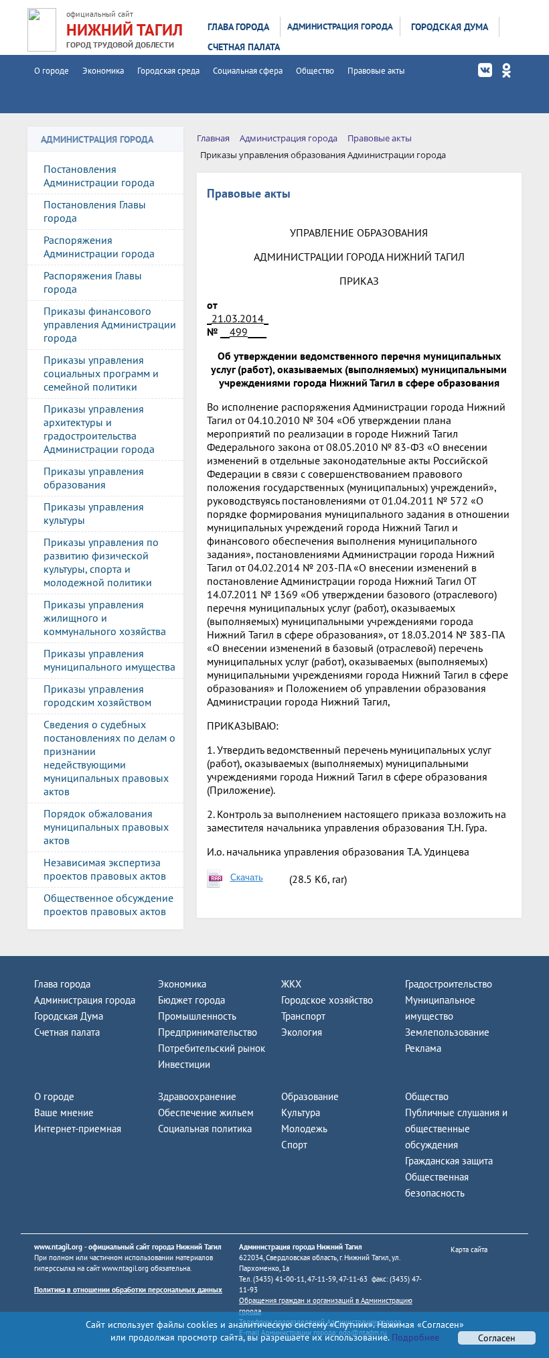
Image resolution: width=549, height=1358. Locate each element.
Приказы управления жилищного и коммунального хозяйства (105, 618)
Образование (310, 1096)
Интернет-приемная (77, 1128)
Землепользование (447, 1032)
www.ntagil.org (58, 1246)
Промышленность (197, 1016)
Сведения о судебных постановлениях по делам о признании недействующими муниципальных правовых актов (109, 758)
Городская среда (168, 70)
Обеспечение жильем (206, 1112)
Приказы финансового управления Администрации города (110, 324)
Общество (315, 70)
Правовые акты (376, 70)
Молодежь (304, 1128)
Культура (300, 1112)
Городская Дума (449, 27)
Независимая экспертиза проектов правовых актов (105, 869)
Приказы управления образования (94, 477)
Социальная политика (205, 1128)
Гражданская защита (449, 1160)
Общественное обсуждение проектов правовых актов (108, 904)
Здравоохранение (197, 1096)
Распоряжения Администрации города (99, 246)
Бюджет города (191, 1000)
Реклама (423, 1048)
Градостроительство (448, 983)
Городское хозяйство (327, 1000)
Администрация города (340, 26)
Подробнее (414, 1337)
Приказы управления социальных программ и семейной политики (101, 373)
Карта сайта (469, 1249)
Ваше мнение (64, 1112)
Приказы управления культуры (94, 513)
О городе (51, 70)
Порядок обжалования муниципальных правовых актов (106, 827)
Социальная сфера (248, 70)
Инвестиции (184, 1064)
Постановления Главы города (95, 211)
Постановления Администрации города (99, 175)
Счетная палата (244, 47)
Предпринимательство (207, 1032)
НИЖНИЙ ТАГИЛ (124, 29)
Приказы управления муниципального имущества (109, 660)
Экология (301, 1032)
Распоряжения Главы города (93, 282)
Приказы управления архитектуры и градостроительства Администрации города (99, 429)
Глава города (238, 27)
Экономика (103, 70)
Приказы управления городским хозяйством (97, 695)
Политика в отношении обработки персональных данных (128, 1289)
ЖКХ (291, 983)
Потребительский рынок (211, 1048)
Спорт (294, 1144)
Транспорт (303, 1016)
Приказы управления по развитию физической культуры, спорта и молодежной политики (101, 562)
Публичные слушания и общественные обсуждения (456, 1128)
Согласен (497, 1338)
